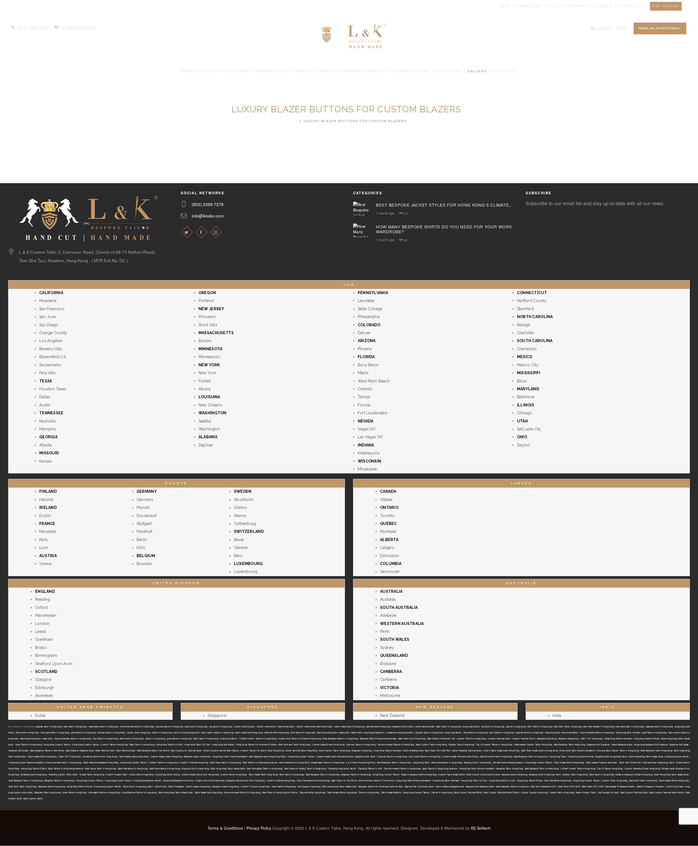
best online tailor (286, 726)
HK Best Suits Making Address (508, 762)
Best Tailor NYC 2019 (569, 786)
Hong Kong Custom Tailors (57, 744)
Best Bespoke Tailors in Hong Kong (340, 738)
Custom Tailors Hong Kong (114, 744)
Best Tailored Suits (105, 750)
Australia (388, 599)
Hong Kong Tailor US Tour (197, 744)
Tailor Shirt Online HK (630, 762)
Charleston (527, 349)
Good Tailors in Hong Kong (28, 744)
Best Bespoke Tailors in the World (47, 750)
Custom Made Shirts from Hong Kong (200, 774)
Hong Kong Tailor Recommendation (577, 750)
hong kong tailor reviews (628, 732)
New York (207, 373)
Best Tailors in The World (344, 780)
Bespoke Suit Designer (598, 744)
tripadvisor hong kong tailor (400, 732)
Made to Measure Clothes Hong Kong (634, 774)
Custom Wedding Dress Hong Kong (642, 768)
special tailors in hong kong (529, 732)
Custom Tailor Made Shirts (451, 774)
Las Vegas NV (370, 437)
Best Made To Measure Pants (620, 786)
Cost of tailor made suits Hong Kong (501, 750)
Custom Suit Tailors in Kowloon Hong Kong (299, 738)
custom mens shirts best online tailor (314, 726)
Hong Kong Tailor (558, 756)
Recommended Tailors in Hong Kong (73, 738)
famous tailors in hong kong (169, 726)
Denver (364, 333)
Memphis (47, 429)
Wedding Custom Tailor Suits (63, 774)
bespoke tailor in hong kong (659, 726)
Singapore (216, 715)
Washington (209, 429)
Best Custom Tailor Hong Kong (431, 744)
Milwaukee (367, 469)
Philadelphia (369, 317)
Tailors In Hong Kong (369, 792)
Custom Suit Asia (674, 786)
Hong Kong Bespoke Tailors (147, 780)
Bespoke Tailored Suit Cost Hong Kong (245, 780)
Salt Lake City (529, 429)
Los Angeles (50, 341)
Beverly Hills (50, 349)
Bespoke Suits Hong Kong (514, 774)
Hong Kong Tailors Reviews (618, 738)
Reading (42, 599)
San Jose (47, 317)
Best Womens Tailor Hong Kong (294, 744)
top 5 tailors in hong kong (501, 732)
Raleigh (524, 325)
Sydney (387, 647)
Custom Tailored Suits (499, 738)
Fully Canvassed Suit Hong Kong (313, 780)
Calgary (387, 547)
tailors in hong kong (515, 726)
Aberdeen (44, 695)
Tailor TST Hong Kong (591, 738)
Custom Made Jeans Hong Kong (166, 756)
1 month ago (385, 213)
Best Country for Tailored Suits (186, 750)
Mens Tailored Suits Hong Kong (301, 750)
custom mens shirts (266, 726)
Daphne (205, 445)
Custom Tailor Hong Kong (614, 780)
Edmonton (389, 556)
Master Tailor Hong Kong (575, 774)
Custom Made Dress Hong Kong (328, 744)
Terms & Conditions (225, 828)
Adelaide (388, 615)
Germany (145, 499)
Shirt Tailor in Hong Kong (539, 726)
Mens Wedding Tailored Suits (467, 750)
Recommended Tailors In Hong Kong (242, 792)
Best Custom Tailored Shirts (468, 792)
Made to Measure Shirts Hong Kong (419, 774)
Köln (141, 547)
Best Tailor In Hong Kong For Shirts (279, 792)
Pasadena (47, 300)
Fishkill (204, 381)
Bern (238, 556)
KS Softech (481, 828)
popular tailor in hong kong (49, 726)
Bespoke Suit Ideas (679, 744)
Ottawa (386, 499)
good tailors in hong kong (83, 732)
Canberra (388, 679)
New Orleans (210, 405)
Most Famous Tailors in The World (376, 780)
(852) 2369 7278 (208, 204)
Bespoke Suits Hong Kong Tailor (545, 774)
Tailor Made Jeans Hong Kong (134, 756)
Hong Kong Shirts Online (167, 774)
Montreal (388, 531)
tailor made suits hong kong (249, 732)
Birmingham (46, 655)
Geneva (241, 547)
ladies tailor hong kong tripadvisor (368, 732)
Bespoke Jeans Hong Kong (197, 756)
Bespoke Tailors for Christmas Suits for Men (381, 786)
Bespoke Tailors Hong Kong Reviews (378, 738)
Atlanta (45, 445)
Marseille (47, 531)
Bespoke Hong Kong (362, 750)
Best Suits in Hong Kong (132, 738)
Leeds (40, 631)
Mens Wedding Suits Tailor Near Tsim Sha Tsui (426, 750)
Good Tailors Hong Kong (284, 786)
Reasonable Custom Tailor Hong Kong (533, 744)
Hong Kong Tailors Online (33, 768)
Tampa (364, 397)
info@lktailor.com (208, 216)
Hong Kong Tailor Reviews (446, 780)
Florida (364, 405)
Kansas (45, 461)
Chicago (524, 413)
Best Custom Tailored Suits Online (666, 792)
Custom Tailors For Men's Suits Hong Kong (262, 750)
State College (370, 309)
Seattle (204, 421)
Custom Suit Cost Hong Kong (209, 780)
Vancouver (390, 571)
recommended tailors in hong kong (137, 726)
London (42, 623)
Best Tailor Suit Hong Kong (412, 738)
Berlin (142, 539)
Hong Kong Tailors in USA (169, 744)
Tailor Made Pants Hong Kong (263, 774)
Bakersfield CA (52, 357)
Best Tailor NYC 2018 (593, 786)
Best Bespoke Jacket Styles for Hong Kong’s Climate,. (444, 205)
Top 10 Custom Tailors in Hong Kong (494, 744)
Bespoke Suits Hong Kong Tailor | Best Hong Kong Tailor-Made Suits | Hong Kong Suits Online (642, 756)
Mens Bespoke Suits (622, 744)
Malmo (240, 515)
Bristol (41, 647)
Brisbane (388, 663)
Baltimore (526, 397)
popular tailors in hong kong (429, 732)
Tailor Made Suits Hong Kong (42, 756)
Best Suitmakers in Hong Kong (447, 762)
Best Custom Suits (32, 798)
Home (291, 121)
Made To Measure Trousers (650, 786)
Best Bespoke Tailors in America (512, 786)
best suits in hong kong (196, 726)
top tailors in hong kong (220, 726)
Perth (384, 631)
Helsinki (46, 499)
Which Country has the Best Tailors (221, 750)
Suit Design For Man (608, 792)
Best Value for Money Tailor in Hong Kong (305, 768)
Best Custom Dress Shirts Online (483, 774)
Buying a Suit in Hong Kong (477, 762)
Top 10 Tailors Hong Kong (609, 768)
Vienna (45, 563)
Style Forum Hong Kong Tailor (138, 786)
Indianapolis (369, 453)
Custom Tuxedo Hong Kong (534, 792)
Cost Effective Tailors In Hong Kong (139, 792)
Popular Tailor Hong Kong (461, 744)
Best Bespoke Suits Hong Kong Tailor (267, 756)
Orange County (53, 333)
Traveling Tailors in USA (370, 768)
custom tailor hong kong (139, 732)
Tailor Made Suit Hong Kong (208, 792)
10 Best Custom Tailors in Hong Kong (257, 738)
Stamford (525, 309)
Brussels (144, 563)
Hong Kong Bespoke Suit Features (651, 744)
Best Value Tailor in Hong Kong (225, 762)
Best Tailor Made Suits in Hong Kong (539, 750)
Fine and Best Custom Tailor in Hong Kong (618, 750)
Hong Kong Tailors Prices (646, 738)
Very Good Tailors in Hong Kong (425, 756)
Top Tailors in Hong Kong (105, 738)
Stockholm (244, 499)
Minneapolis (209, 357)
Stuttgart (144, 523)
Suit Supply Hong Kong (309, 786)
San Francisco (52, 309)
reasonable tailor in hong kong (103, 726)
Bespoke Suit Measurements (480, 786)
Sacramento (50, 365)
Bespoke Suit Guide (18, 750)
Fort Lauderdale (372, 413)
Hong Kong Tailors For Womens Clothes (256, 744)
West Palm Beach (374, 381)
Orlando (365, 389)
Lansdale (366, 300)
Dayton (523, 445)
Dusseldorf (147, 515)
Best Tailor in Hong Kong (449, 726)
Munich (143, 507)
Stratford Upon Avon (54, 663)
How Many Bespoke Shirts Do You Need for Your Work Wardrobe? (444, 229)
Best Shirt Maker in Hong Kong (598, 726)
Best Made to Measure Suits (80, 750)
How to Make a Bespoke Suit (449, 786)
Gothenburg (245, 523)
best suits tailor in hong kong (630, 726)
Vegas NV (367, 429)
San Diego (48, 325)
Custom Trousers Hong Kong (255, 786)
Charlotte (525, 333)
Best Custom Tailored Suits (634, 792)
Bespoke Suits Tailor (365, 756)
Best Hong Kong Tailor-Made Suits (228, 768)
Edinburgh (44, 687)
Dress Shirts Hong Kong (142, 774)
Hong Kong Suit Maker (223, 744)
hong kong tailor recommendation (561, 732)
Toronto (387, 515)
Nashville (47, 421)
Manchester (45, 615)
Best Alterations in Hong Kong (294, 762)
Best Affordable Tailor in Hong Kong (264, 768)
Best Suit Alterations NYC (543, 786)
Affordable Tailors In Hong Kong (104, 792)
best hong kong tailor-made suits (333, 732)
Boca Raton (368, 365)
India (556, 715)
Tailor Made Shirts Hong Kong (569, 762)
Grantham (44, 639)
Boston (205, 341)
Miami (363, 373)
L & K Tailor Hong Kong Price (360, 762)
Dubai (40, 715)
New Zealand (392, 715)
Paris (43, 539)
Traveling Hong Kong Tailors (342, 768)
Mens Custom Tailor (586, 792)
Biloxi (522, 381)
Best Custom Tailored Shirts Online (501, 792)
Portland (206, 300)
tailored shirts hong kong (378, 726)
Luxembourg (246, 571)
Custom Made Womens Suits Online (460, 756)
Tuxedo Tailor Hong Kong (91, 774)
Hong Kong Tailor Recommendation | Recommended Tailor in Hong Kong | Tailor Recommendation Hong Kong (63, 762)
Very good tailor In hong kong (54, 732)
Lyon (43, 547)
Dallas (44, 397)
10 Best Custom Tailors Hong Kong (577, 768)
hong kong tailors (471, 726)
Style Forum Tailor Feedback (169, 786)
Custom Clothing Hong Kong (194, 762)
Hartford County (531, 300)
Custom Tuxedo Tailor (117, 774)
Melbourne (390, 695)
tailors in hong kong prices (186, 732)
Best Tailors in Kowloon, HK (441, 738)
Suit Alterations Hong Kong (557, 780)
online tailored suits (425, 726)
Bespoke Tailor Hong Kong (510, 768)
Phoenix (365, 349)
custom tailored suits (244, 726)
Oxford (41, 607)
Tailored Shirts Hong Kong (312, 792)
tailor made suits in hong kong (349, 726)
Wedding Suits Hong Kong (33, 774)
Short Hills (207, 325)
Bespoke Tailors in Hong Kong (356, 774)
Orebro (240, 507)
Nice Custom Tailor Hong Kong (334, 750)
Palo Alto (47, 373)
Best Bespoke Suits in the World (153, 750)
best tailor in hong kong (75, 726)
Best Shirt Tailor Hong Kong (568, 726)
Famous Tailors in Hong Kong (361, 744)
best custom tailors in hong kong (217, 732)
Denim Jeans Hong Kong (198, 786)
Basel (239, 539)
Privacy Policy (258, 828)
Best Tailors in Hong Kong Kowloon (260, 762)
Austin (44, 405)
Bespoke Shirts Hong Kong (51, 786)
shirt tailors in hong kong (303, 732)
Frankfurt (144, 531)
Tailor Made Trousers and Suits (601, 762)
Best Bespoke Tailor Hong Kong (569, 744)
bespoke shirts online (402, 726)
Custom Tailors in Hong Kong (471, 738)
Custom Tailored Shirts (523, 738)
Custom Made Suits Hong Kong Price (335, 756)
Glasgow (43, 679)
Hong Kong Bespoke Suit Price (178, 780)
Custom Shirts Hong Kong (233, 774)
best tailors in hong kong (476, 732)
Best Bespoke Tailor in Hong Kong (530, 756)
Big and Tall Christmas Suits (419, 786)
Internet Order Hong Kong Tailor (658, 762)
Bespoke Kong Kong (547, 738)
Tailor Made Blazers (391, 792)
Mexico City (527, 365)
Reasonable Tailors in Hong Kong (327, 762)
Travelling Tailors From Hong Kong (99, 756)
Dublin (45, 515)
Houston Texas (52, 389)
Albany (204, 389)
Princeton (207, 317)
